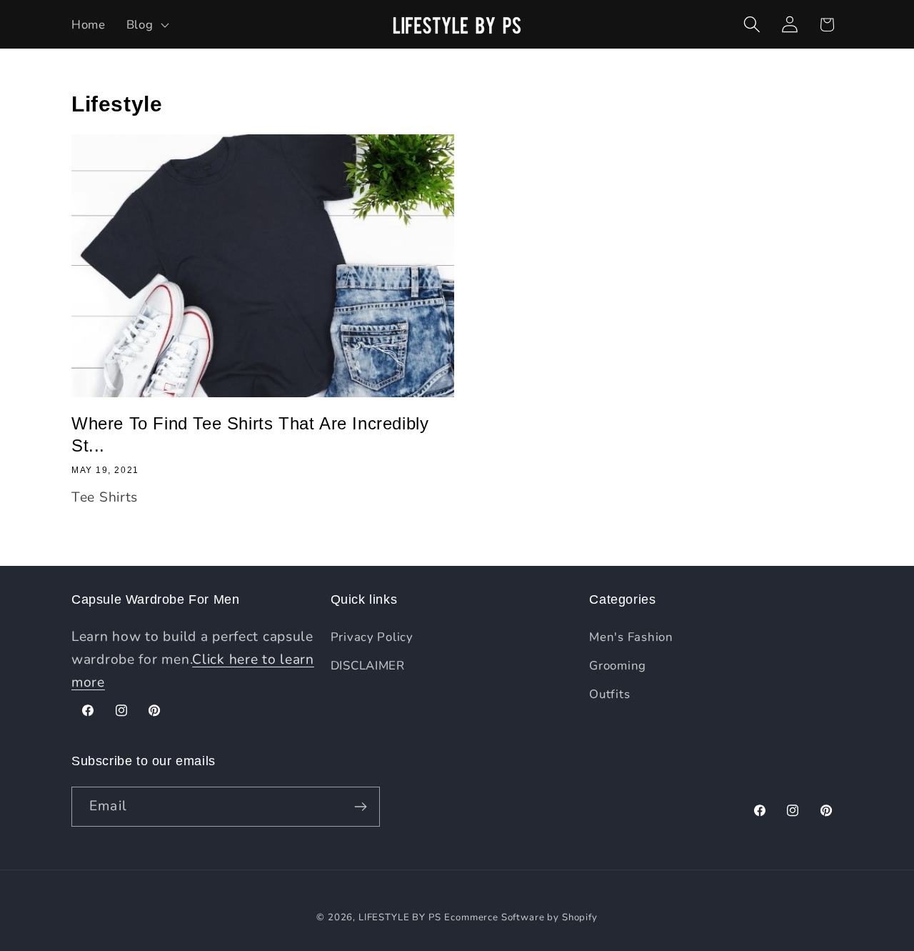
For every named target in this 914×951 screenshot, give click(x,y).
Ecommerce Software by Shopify (520, 917)
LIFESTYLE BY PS (399, 917)
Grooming (617, 665)
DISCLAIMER (368, 665)
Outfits (609, 694)
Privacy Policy (372, 637)
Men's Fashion (631, 637)
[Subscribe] (360, 807)
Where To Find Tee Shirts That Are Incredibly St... (249, 434)
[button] (146, 24)
